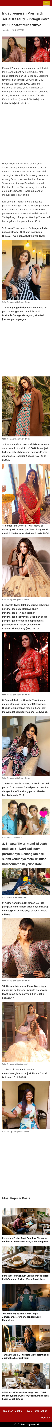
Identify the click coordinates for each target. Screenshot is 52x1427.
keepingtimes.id (30, 1424)
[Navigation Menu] (46, 3)
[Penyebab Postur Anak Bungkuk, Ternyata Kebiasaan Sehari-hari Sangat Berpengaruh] (26, 1221)
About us (45, 1417)
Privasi (28, 1410)
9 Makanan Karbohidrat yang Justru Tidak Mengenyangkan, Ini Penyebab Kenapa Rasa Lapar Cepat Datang (25, 1395)
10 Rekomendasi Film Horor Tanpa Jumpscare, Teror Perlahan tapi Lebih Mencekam (21, 1317)
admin (8, 30)
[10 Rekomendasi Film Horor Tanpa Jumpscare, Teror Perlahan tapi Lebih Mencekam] (26, 1297)
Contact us (41, 1410)
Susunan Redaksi (12, 1410)
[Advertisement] (26, 134)
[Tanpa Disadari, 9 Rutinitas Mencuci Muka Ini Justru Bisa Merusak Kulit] (26, 1338)
